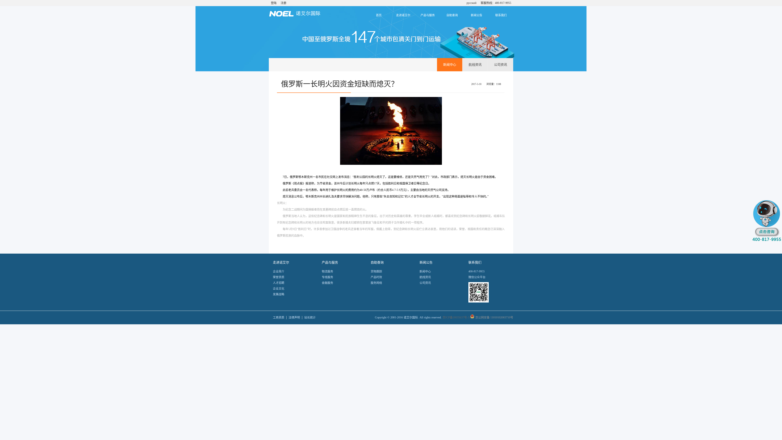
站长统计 (310, 317)
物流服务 (327, 271)
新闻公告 (476, 15)
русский (472, 2)
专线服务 (327, 277)
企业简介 (278, 271)
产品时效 (376, 277)
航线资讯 (475, 64)
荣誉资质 (278, 277)
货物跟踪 (376, 271)
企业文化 (278, 288)
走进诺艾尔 (403, 15)
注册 (283, 2)
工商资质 (278, 317)
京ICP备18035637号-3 (456, 317)
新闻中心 (449, 64)
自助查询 (452, 15)
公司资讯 (500, 64)
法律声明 (294, 317)
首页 (379, 15)
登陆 (274, 2)
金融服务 (327, 282)
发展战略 (278, 294)
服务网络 (376, 282)
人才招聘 (278, 282)
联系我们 (501, 15)
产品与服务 (428, 15)
